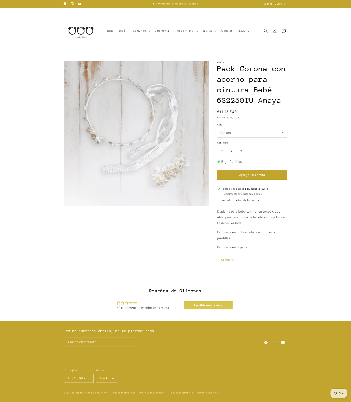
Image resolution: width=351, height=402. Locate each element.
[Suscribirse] (132, 342)
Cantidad (222, 142)
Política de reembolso (181, 392)
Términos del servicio (208, 392)
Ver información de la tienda (240, 200)
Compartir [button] (228, 260)
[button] (123, 30)
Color (220, 124)
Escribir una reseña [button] (208, 305)
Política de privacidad (123, 392)
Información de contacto (152, 392)
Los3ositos (78, 392)
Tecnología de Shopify (96, 392)
